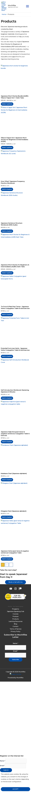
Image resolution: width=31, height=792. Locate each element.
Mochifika (12, 5)
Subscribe (15, 659)
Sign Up (12, 751)
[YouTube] (10, 588)
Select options (7, 104)
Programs (15, 609)
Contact (15, 626)
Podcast (16, 616)
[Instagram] (15, 588)
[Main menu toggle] (27, 6)
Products (15, 619)
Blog (15, 624)
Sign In (17, 751)
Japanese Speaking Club (15, 611)
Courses (15, 614)
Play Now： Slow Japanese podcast (15, 606)
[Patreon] (20, 588)
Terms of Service (15, 629)
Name (15, 643)
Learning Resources (15, 621)
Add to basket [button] (7, 189)
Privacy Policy (15, 631)
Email (15, 651)
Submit (6, 770)
